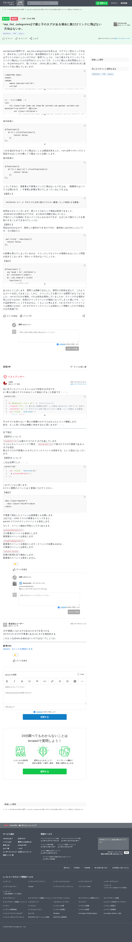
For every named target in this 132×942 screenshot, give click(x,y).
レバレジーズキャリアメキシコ (13, 917)
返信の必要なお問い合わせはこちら (112, 854)
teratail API (22, 845)
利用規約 (77, 867)
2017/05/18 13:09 (122, 38)
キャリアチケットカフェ (61, 898)
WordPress (6, 33)
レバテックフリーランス (50, 840)
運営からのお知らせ (24, 842)
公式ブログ (22, 838)
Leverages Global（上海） (113, 913)
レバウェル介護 (58, 905)
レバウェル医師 (84, 909)
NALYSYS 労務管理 (60, 917)
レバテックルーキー (48, 846)
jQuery (21, 33)
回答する (45, 717)
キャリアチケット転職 (111, 898)
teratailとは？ (8, 838)
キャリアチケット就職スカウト (89, 898)
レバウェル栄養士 (59, 909)
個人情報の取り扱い (101, 867)
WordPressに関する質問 (16, 9)
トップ (4, 9)
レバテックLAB (57, 858)
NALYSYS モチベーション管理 (38, 917)
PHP (14, 33)
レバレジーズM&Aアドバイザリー (115, 902)
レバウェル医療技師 (10, 909)
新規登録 (124, 3)
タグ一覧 (6, 848)
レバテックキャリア (67, 846)
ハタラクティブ (33, 902)
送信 (126, 852)
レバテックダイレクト (50, 852)
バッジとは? (7, 842)
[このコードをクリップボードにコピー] (84, 71)
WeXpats (56, 913)
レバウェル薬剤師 (110, 909)
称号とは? (6, 845)
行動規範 (62, 344)
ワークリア (82, 902)
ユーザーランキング (10, 852)
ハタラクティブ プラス (61, 902)
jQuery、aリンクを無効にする (18, 649)
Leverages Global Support (88, 913)
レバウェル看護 (84, 905)
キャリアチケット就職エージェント (40, 898)
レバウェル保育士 (110, 905)
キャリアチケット (9, 898)
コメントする (72, 349)
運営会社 (67, 867)
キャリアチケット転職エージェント (15, 902)
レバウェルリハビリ (35, 909)
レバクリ (6, 905)
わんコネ (31, 913)
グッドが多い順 (80, 367)
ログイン (114, 3)
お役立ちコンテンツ (24, 852)
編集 (78, 384)
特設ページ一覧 (8, 855)
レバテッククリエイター (71, 840)
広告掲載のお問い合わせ (120, 867)
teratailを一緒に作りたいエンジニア (23, 825)
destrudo (122, 23)
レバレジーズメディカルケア (13, 913)
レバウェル (32, 905)
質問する (44, 771)
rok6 (11, 382)
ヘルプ (20, 848)
